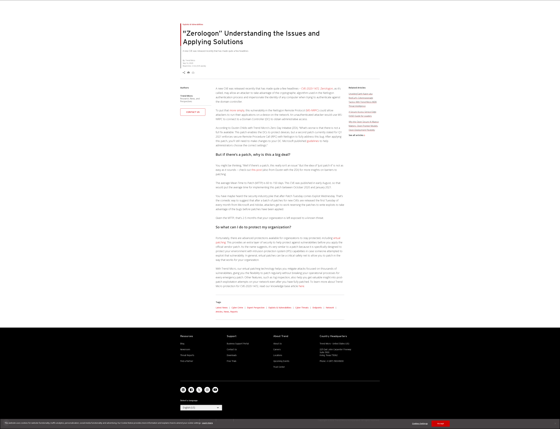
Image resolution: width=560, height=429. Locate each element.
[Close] (555, 423)
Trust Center (279, 367)
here (301, 286)
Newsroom (185, 349)
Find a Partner (186, 361)
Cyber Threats (302, 307)
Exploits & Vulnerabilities (279, 307)
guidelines (313, 141)
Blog (182, 343)
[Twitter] (199, 390)
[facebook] (191, 390)
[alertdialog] (280, 424)
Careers (277, 349)
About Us (277, 343)
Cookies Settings (420, 423)
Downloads (232, 355)
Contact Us (193, 112)
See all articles (356, 135)
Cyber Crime (237, 307)
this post (256, 170)
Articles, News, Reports (227, 311)
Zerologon (326, 88)
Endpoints (317, 307)
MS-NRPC (312, 110)
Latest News (222, 307)
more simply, (237, 110)
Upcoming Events (281, 361)
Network (330, 307)
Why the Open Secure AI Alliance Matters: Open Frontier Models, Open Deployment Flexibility (364, 125)
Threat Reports (187, 355)
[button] (192, 113)
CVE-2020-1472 (310, 88)
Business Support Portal (238, 343)
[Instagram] (207, 390)
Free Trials (231, 361)
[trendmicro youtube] (215, 390)
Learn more (207, 423)
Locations (277, 355)
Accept (440, 423)
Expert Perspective (256, 307)
